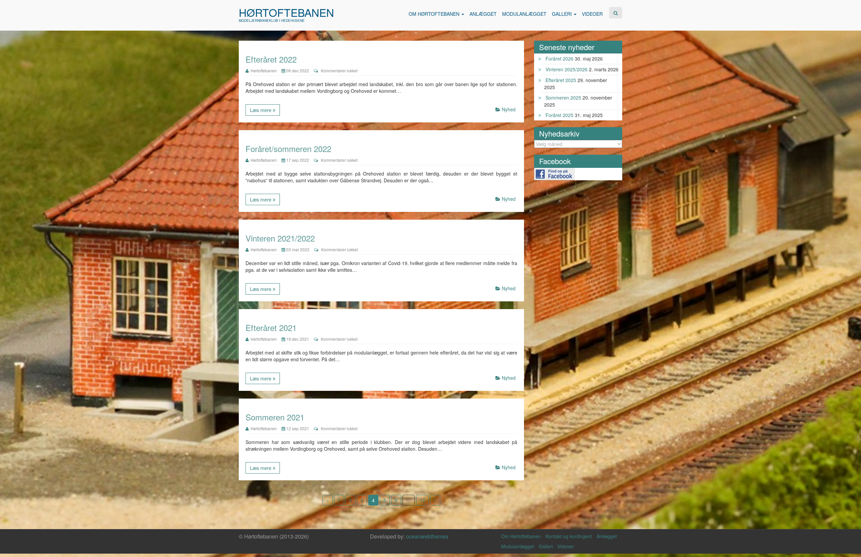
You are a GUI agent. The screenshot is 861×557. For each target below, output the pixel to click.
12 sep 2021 (297, 428)
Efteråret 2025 (561, 80)
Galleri (546, 546)
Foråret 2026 (559, 58)
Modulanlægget (517, 546)
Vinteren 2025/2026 (567, 69)
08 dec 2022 (297, 70)
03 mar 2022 (297, 249)
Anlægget (607, 536)
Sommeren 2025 (563, 97)
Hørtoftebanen (286, 12)
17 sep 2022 (297, 160)
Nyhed (509, 109)
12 (422, 500)
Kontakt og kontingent (569, 536)
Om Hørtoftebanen (521, 536)
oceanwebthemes (427, 536)
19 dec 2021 (297, 339)
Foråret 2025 (559, 115)
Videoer (565, 546)
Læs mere (261, 110)
